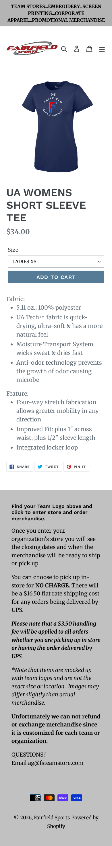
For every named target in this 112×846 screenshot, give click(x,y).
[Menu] (102, 48)
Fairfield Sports (52, 817)
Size (13, 250)
